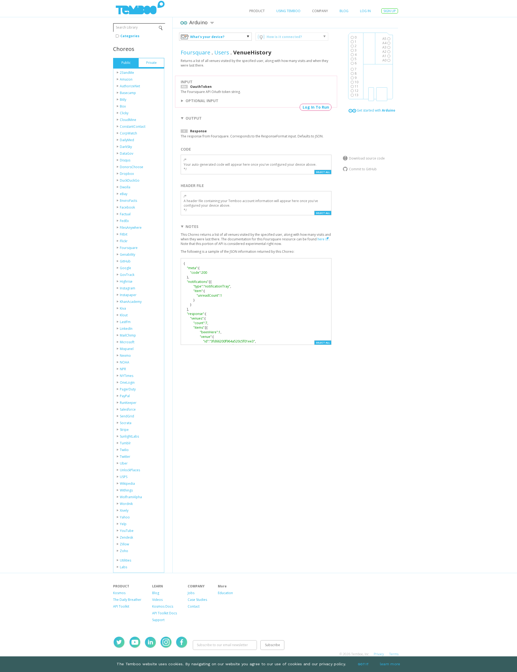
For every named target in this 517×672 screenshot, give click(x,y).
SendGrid (127, 416)
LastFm (125, 322)
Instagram (127, 288)
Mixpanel (127, 349)
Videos (157, 599)
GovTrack (127, 274)
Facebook (127, 207)
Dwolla (125, 187)
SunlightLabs (129, 436)
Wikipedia (127, 483)
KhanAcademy (131, 301)
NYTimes (126, 375)
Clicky (124, 113)
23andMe (127, 72)
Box (123, 106)
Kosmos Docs (162, 606)
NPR (123, 369)
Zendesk (126, 537)
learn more (390, 664)
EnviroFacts (128, 200)
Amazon (126, 79)
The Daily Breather (127, 599)
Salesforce (128, 409)
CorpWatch (128, 133)
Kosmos (119, 593)
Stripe (124, 429)
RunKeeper (128, 402)
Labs (123, 567)
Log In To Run (316, 107)
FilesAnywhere (131, 227)
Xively (124, 510)
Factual (125, 214)
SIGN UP (389, 11)
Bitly (123, 99)
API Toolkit (121, 606)
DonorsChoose (131, 167)
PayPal (125, 396)
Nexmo (125, 355)
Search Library (127, 27)
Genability (127, 254)
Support (158, 620)
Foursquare (129, 247)
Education (225, 593)
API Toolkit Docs (164, 613)
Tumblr (125, 443)
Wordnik (126, 503)
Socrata (125, 423)
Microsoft (127, 342)
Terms (394, 654)
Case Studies (197, 599)
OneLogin (127, 382)
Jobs (191, 593)
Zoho (124, 551)
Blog (344, 11)
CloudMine (128, 119)
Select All (323, 172)
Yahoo (125, 517)
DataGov (126, 153)
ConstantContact (132, 126)
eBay (123, 194)
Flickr (124, 241)
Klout (124, 315)
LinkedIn (126, 328)
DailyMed (127, 140)
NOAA (124, 362)
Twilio (124, 450)
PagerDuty (128, 389)
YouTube (127, 530)
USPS (123, 476)
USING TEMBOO (288, 11)
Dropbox (127, 173)
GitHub (125, 261)
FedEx (124, 221)
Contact (194, 606)
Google (125, 268)
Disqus (125, 160)
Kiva (123, 308)
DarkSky (126, 146)
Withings (126, 490)
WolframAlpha (131, 497)
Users (221, 52)
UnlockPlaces (130, 470)
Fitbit (123, 234)
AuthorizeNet (130, 86)
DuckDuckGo (129, 180)
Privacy (379, 654)
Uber (124, 463)
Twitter (125, 456)
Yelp (123, 524)
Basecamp (128, 93)
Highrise (126, 281)
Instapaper (128, 295)
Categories (129, 36)
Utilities (125, 560)
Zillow (124, 544)
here (320, 239)
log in (365, 11)
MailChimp (128, 335)
